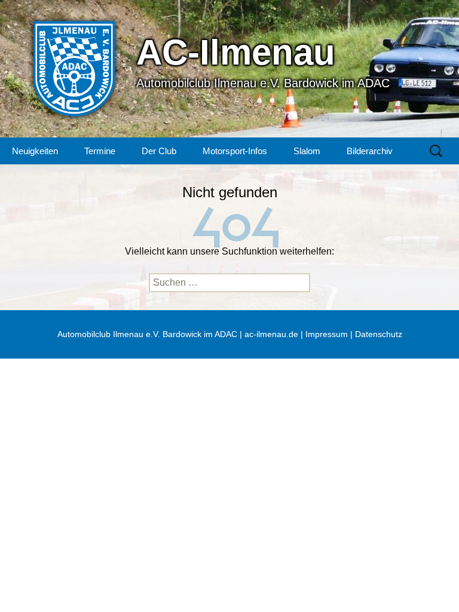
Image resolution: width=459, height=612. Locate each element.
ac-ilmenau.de (271, 334)
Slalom (306, 151)
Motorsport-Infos (235, 151)
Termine (99, 151)
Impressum (326, 334)
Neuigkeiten (35, 151)
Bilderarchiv (370, 151)
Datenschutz (378, 334)
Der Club (159, 151)
